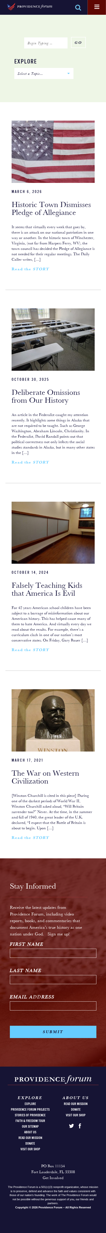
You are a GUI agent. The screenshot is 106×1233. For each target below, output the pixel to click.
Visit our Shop (30, 1149)
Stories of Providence (30, 1115)
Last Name (26, 971)
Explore (25, 62)
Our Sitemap (30, 1126)
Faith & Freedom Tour (30, 1121)
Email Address (32, 997)
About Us (30, 1132)
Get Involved (53, 1178)
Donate (30, 1143)
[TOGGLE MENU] (96, 7)
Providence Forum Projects (30, 1109)
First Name (27, 944)
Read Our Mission (30, 1138)
